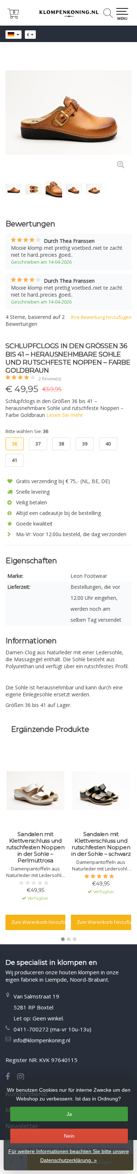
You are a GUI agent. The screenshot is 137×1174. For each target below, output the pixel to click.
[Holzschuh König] (68, 12)
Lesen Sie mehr (64, 414)
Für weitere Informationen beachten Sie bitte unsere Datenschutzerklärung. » (68, 1155)
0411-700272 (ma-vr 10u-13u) (52, 1029)
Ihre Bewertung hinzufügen (101, 317)
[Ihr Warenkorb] (13, 16)
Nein (69, 1136)
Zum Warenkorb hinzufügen (38, 922)
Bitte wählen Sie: (26, 431)
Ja (69, 1114)
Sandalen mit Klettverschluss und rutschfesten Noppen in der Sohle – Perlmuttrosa (35, 847)
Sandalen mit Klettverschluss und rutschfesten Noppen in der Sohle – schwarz (101, 844)
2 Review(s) (49, 379)
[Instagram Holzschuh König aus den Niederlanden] (23, 1077)
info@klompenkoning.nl (42, 1040)
